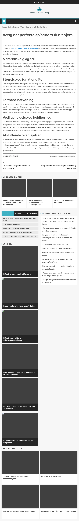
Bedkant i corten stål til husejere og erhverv (17, 232)
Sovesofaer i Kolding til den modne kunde (17, 228)
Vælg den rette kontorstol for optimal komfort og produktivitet (58, 165)
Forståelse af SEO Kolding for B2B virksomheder (19, 237)
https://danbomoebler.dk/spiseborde (25, 48)
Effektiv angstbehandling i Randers (17, 274)
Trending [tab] (33, 213)
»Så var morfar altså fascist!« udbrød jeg (56, 245)
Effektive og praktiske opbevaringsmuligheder (12, 339)
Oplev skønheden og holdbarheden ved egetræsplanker (16, 165)
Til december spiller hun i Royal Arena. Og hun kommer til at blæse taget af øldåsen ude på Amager (58, 221)
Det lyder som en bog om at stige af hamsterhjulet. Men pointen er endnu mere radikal (57, 238)
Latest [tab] (6, 213)
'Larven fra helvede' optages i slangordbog (57, 249)
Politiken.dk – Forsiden (59, 213)
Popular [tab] (20, 213)
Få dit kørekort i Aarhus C (11, 224)
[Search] (75, 21)
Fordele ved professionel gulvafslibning (19, 306)
